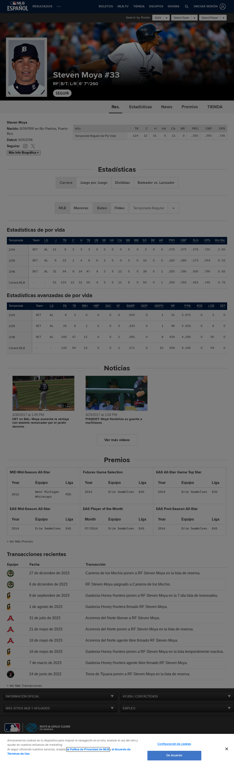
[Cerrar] (227, 749)
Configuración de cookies (174, 744)
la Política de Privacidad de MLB (88, 749)
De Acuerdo (174, 755)
